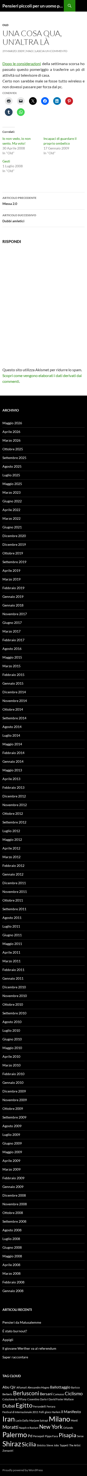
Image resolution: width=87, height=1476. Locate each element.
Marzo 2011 (11, 961)
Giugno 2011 (12, 935)
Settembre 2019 (14, 562)
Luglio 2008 (11, 1239)
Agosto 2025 (12, 466)
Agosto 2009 (12, 1126)
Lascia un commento (51, 51)
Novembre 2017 (14, 614)
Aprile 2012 (11, 848)
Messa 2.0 (19, 201)
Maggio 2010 (12, 1048)
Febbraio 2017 (13, 640)
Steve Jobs (52, 1445)
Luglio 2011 (11, 926)
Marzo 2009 (11, 1169)
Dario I (44, 1399)
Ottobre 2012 (12, 813)
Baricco (75, 1387)
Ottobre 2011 (12, 900)
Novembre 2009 (14, 1100)
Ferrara (51, 1406)
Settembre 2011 (14, 909)
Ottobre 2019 (12, 553)
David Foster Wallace (61, 1399)
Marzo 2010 (11, 1065)
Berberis (7, 1394)
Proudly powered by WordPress (22, 1470)
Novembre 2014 (14, 701)
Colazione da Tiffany (14, 1399)
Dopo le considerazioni (21, 63)
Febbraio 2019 (13, 588)
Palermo (14, 1435)
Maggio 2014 (12, 744)
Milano (59, 1419)
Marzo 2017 (11, 631)
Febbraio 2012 (13, 865)
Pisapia (67, 1435)
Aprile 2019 (11, 570)
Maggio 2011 (12, 944)
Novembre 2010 (14, 996)
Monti (74, 1420)
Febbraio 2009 (13, 1178)
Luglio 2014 (11, 735)
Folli (41, 1412)
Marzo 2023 (11, 492)
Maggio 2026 (12, 423)
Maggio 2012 (12, 839)
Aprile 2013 (11, 779)
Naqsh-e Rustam (28, 1427)
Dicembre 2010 (14, 987)
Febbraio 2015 (13, 675)
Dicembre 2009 (14, 1091)
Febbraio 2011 (13, 970)
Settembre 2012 (14, 822)
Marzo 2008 (11, 1273)
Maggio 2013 (12, 770)
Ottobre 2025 (12, 449)
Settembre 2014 (14, 718)
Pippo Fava (51, 1436)
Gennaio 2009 (12, 1187)
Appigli (7, 1340)
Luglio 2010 (11, 1030)
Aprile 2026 (11, 432)
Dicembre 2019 (14, 544)
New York (51, 1426)
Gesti (6, 161)
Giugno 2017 (12, 622)
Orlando (68, 1427)
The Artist (74, 1445)
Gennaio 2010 (12, 1082)
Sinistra (41, 1445)
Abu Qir (9, 1387)
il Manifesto (71, 1411)
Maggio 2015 (12, 657)
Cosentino (33, 1399)
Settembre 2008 (14, 1221)
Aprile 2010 (11, 1056)
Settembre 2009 (14, 1117)
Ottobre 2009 (12, 1108)
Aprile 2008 (11, 1265)
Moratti (10, 1427)
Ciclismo (74, 1393)
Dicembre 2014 (14, 692)
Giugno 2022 (12, 501)
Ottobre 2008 (12, 1213)
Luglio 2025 (11, 475)
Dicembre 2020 (14, 536)
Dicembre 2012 (14, 796)
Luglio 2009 (11, 1134)
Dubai (8, 1406)
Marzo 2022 (11, 518)
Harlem (56, 1412)
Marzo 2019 (11, 579)
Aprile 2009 (11, 1161)
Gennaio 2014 (12, 761)
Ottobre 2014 (12, 709)
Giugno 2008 (12, 1247)
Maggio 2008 (12, 1256)
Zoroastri (7, 1450)
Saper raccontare (15, 1357)
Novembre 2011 (14, 892)
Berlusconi (26, 1393)
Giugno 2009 (12, 1143)
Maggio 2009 (12, 1152)
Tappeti (64, 1445)
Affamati (21, 1387)
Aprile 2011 (11, 952)
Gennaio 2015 (12, 683)
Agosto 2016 (12, 649)
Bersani (46, 1393)
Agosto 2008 (12, 1230)
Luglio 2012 (11, 831)
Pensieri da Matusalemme (21, 1322)
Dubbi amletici (19, 218)
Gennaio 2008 (12, 1291)
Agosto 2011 (12, 918)
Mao (29, 51)
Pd (30, 1435)
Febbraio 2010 (13, 1074)
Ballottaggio (60, 1387)
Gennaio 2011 (12, 978)
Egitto (24, 1405)
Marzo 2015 (11, 666)
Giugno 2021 (12, 527)
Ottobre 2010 (12, 1004)
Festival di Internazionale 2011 (20, 1412)
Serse (80, 1436)
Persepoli (38, 1436)
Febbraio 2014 (13, 753)
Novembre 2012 (14, 805)
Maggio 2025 (12, 484)
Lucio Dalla (22, 1420)
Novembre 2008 (14, 1204)
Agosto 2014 (12, 727)
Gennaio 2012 (12, 874)
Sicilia (29, 1444)
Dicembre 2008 (14, 1195)
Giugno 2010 (12, 1039)
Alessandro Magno (38, 1387)
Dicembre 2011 (14, 883)
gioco (48, 1412)
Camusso (58, 1394)
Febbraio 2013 (13, 787)
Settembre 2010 (14, 1013)
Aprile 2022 (11, 510)
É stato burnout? (14, 1331)
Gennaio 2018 (12, 605)
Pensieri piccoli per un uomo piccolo (33, 5)
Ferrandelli (39, 1406)
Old (5, 25)
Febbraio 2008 (13, 1282)
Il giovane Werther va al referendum (29, 1348)
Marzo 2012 (11, 857)
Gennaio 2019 (12, 596)
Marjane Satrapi (38, 1420)
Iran (8, 1419)
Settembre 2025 (14, 458)
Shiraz (11, 1443)
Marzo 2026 (11, 440)
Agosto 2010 (12, 1022)
